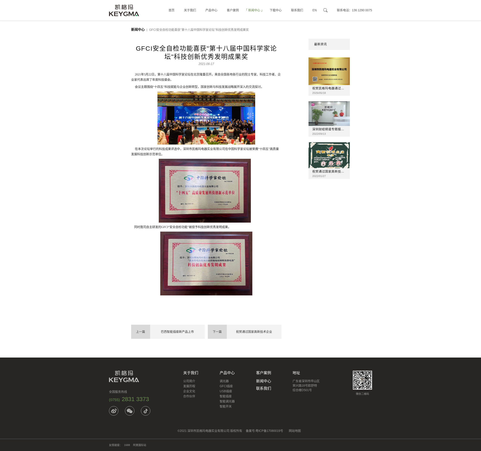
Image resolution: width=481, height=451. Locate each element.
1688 (127, 444)
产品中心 (211, 10)
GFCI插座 (226, 386)
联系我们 (297, 10)
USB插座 (226, 391)
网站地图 (295, 430)
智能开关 (226, 406)
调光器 (224, 381)
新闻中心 (254, 10)
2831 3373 (129, 399)
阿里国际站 (139, 444)
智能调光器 (227, 401)
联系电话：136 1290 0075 (354, 10)
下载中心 (276, 10)
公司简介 (189, 381)
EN (314, 10)
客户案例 (233, 10)
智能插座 (226, 396)
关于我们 (190, 10)
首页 (172, 10)
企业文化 (189, 391)
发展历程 (189, 386)
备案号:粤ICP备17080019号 (264, 430)
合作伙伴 (189, 396)
